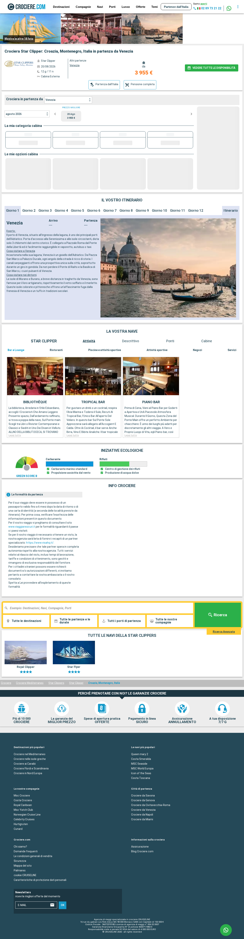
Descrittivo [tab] (130, 341)
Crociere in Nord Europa (28, 773)
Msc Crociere (22, 795)
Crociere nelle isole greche (30, 758)
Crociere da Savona (143, 795)
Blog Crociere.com (142, 851)
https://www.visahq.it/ (40, 542)
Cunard (18, 828)
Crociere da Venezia (143, 809)
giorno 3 (45, 210)
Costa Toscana (140, 777)
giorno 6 (93, 210)
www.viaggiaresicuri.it (21, 526)
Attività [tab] (89, 341)
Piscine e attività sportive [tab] (104, 350)
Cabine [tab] (206, 341)
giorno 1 (12, 210)
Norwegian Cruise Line (27, 814)
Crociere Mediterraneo (29, 682)
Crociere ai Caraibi (25, 763)
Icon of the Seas (141, 773)
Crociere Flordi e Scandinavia (31, 768)
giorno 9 (142, 210)
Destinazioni (61, 6)
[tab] (104, 84)
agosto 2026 (14, 113)
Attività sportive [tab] (157, 350)
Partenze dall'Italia (176, 6)
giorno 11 (177, 210)
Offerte (140, 6)
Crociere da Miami (142, 819)
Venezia (50, 99)
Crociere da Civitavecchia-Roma (150, 805)
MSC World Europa (142, 768)
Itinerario (231, 210)
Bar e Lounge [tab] (16, 350)
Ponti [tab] (170, 341)
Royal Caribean (23, 805)
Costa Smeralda (141, 758)
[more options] (238, 7)
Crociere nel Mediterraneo (29, 754)
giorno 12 (195, 210)
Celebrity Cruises (24, 819)
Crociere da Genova (143, 800)
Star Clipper (76, 682)
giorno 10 (159, 210)
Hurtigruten (21, 824)
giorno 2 (28, 210)
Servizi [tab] (232, 350)
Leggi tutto (15, 435)
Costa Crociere (23, 800)
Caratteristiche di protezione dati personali (40, 879)
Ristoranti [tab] (56, 350)
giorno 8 (126, 210)
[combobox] (99, 608)
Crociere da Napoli (142, 814)
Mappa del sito (23, 865)
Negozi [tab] (197, 350)
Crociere (6, 682)
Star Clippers (56, 682)
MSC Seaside (139, 763)
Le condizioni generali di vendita (33, 855)
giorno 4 (61, 210)
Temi (154, 6)
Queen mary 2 (139, 754)
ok (62, 905)
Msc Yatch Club (23, 809)
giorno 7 (109, 210)
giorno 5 (77, 210)
